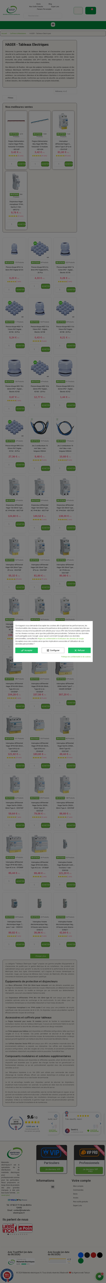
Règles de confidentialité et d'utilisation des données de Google (61, 639)
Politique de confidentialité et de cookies (76, 657)
